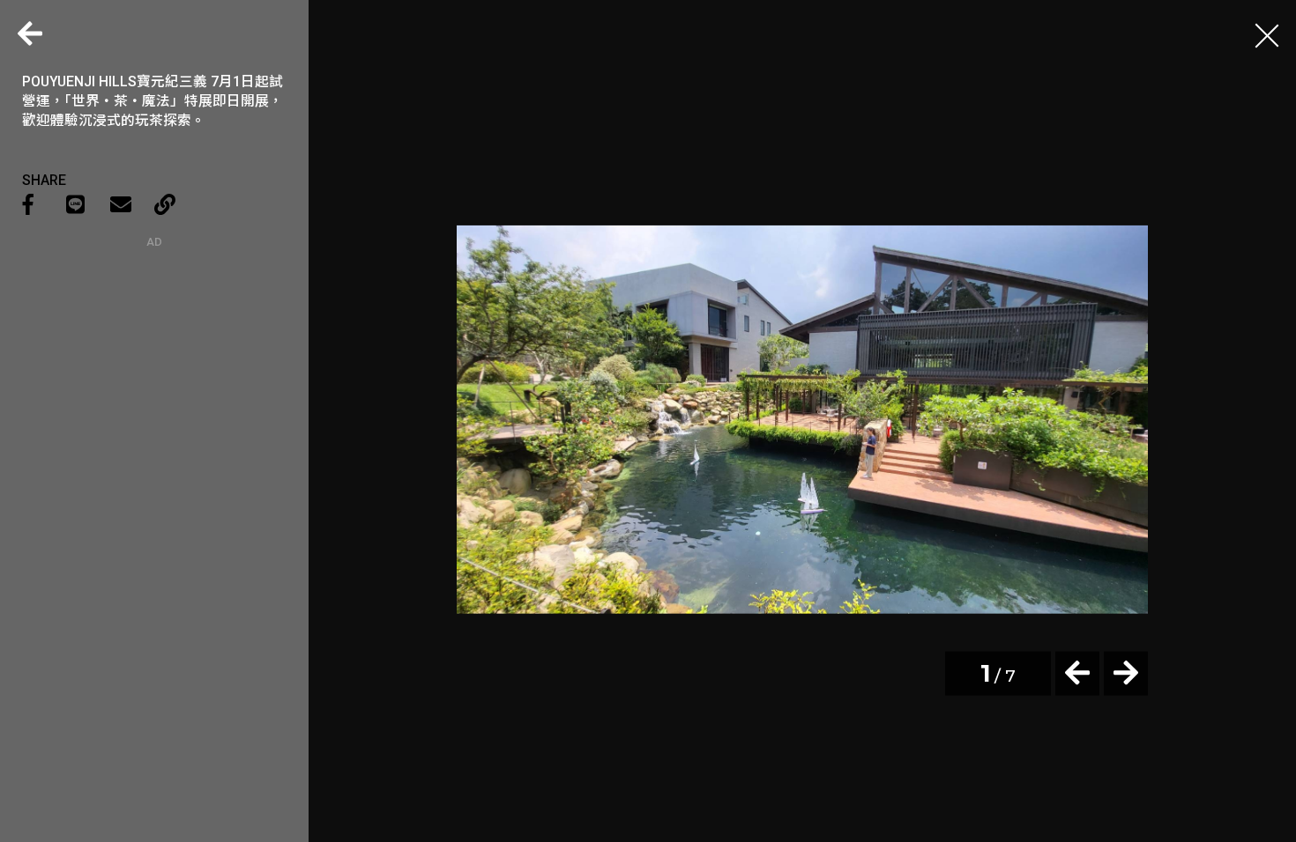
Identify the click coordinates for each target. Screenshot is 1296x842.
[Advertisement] (154, 358)
